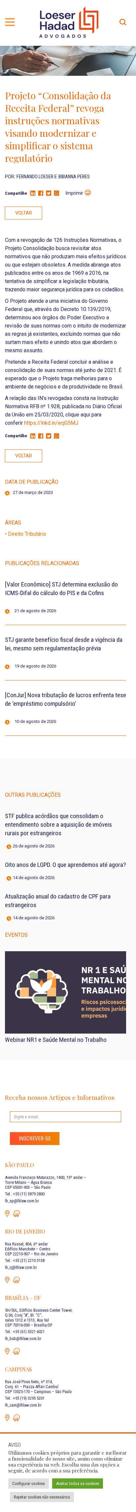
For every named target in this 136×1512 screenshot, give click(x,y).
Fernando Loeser (35, 177)
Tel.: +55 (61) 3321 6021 (25, 1331)
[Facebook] (41, 193)
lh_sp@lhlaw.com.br (22, 1200)
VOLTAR (23, 213)
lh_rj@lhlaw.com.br (21, 1267)
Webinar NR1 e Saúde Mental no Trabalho (56, 1039)
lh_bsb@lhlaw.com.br (23, 1338)
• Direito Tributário (25, 534)
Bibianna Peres (74, 177)
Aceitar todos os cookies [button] (77, 1483)
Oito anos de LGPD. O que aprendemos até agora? (65, 865)
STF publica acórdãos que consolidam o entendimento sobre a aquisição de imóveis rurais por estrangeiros (58, 824)
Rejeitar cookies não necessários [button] (42, 1497)
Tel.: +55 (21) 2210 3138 (25, 1260)
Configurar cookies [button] (28, 1483)
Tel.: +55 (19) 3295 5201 (25, 1398)
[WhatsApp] (56, 193)
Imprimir (74, 193)
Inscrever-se (35, 1138)
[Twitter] (48, 193)
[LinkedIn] (33, 193)
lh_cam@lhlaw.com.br (23, 1405)
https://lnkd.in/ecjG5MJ (51, 423)
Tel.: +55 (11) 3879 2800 (25, 1193)
